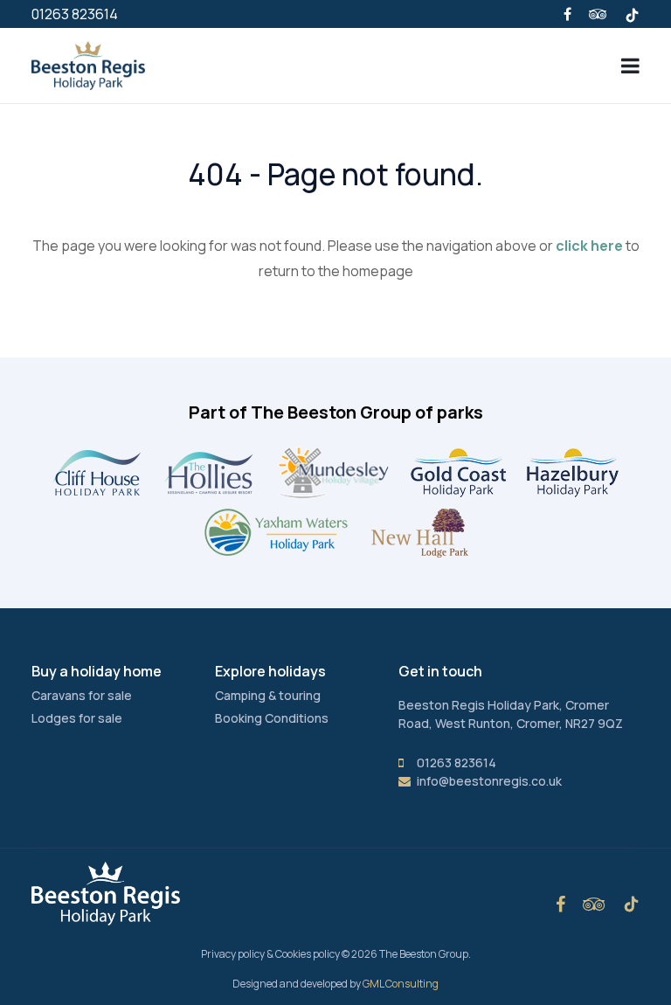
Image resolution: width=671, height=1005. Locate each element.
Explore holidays (270, 671)
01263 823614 (74, 14)
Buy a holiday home (96, 671)
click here (589, 245)
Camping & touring (268, 695)
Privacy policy (233, 953)
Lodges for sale (76, 718)
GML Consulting (401, 983)
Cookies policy (307, 953)
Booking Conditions (272, 718)
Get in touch (440, 671)
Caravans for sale (81, 695)
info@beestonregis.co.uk (489, 781)
